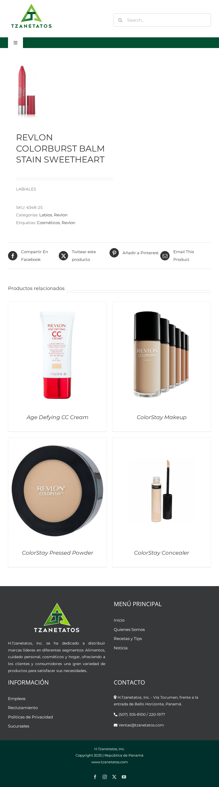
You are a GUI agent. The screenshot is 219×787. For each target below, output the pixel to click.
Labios (45, 214)
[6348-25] (56, 89)
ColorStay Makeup (162, 417)
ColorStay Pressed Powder (57, 553)
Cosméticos (48, 222)
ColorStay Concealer (161, 553)
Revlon (61, 214)
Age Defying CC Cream (57, 417)
